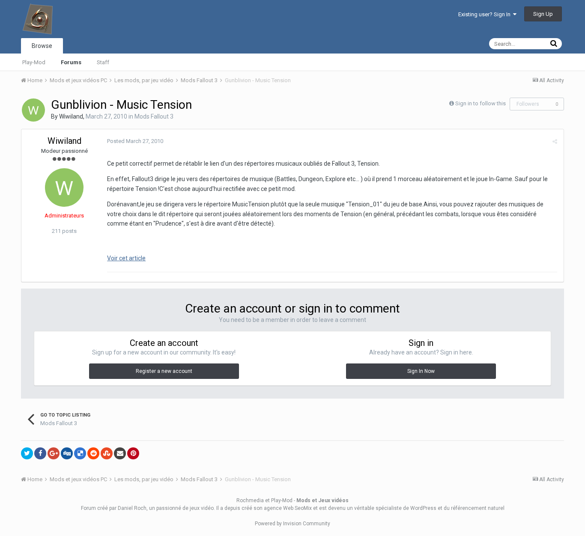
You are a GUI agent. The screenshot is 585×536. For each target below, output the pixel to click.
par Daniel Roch (127, 508)
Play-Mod (33, 62)
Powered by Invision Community (292, 524)
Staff (103, 62)
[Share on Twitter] (27, 453)
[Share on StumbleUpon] (107, 453)
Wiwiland (71, 116)
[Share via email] (120, 453)
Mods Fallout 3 (153, 116)
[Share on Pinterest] (133, 453)
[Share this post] (554, 141)
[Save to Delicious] (80, 453)
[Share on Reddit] (93, 453)
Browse (42, 45)
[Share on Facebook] (40, 453)
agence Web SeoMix (288, 508)
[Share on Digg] (67, 453)
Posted (135, 141)
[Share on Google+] (54, 453)
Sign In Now (421, 371)
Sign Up (543, 14)
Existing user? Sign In (485, 14)
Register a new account (164, 371)
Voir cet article (126, 258)
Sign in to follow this (480, 103)
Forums (71, 62)
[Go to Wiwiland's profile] (33, 110)
